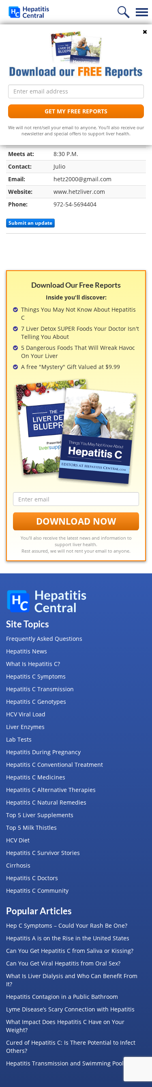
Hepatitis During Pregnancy (43, 752)
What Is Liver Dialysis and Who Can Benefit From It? (71, 980)
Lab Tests (19, 739)
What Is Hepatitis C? (33, 664)
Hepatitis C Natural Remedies (46, 802)
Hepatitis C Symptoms (36, 676)
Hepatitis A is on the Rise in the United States (67, 938)
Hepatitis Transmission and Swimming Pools (66, 1063)
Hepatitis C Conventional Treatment (54, 764)
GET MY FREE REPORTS (76, 111)
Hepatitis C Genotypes (36, 701)
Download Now (76, 521)
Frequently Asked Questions (44, 638)
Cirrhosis (18, 865)
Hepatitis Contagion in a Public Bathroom (62, 996)
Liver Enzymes (25, 727)
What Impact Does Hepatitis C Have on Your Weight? (65, 1026)
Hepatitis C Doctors (32, 878)
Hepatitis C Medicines (35, 777)
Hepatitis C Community (37, 890)
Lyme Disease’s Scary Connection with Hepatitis (70, 1009)
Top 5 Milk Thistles (31, 827)
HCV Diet (18, 840)
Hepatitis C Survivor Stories (43, 853)
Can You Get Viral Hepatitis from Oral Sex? (63, 963)
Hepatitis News (26, 651)
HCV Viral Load (25, 714)
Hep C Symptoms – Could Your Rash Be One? (66, 925)
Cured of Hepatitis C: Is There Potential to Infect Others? (70, 1046)
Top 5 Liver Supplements (39, 815)
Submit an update (30, 222)
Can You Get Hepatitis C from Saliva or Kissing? (69, 951)
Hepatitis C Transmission (40, 689)
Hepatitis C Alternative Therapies (51, 790)
